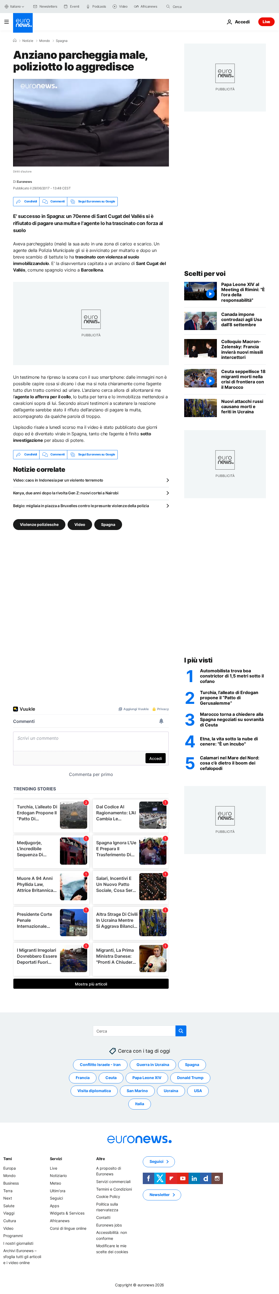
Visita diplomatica (94, 1091)
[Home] (14, 40)
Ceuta (111, 1078)
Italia (139, 1104)
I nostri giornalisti (18, 1243)
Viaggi (8, 1213)
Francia (83, 1078)
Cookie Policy (108, 1196)
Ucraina (171, 1091)
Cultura (9, 1220)
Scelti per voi (204, 274)
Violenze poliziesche (39, 524)
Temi (7, 1158)
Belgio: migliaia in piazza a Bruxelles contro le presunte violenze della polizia (81, 505)
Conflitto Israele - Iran (100, 1064)
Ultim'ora (57, 1190)
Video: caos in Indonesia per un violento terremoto (58, 480)
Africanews (59, 1220)
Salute (8, 1205)
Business (11, 1183)
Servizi (56, 1158)
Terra (8, 1190)
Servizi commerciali (113, 1181)
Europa (9, 1168)
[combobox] (196, 6)
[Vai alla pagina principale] (23, 23)
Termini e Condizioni (114, 1189)
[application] (91, 123)
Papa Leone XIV (146, 1078)
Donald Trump (190, 1078)
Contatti (103, 1217)
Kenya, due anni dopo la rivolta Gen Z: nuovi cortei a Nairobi (66, 493)
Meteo (55, 1183)
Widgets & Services (67, 1213)
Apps (54, 1205)
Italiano (15, 6)
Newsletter (160, 1195)
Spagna (62, 40)
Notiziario (58, 1175)
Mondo (44, 40)
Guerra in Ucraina (153, 1064)
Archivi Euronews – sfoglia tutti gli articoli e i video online (22, 1257)
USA (198, 1091)
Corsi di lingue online (68, 1228)
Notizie (27, 40)
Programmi (13, 1235)
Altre (100, 1158)
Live (266, 21)
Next (7, 1198)
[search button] (168, 6)
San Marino (137, 1091)
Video (79, 524)
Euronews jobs (109, 1225)
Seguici (56, 1198)
